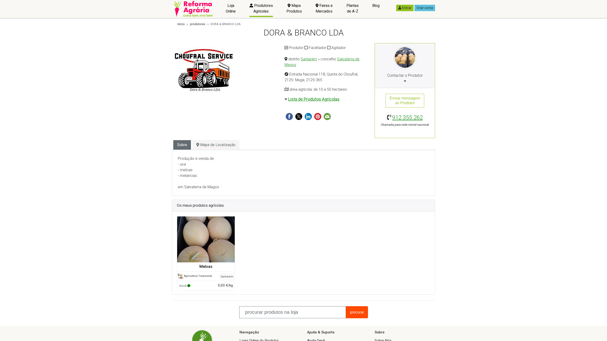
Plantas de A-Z (352, 8)
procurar (357, 312)
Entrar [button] (406, 8)
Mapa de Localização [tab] (217, 145)
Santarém (309, 59)
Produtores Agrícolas (263, 8)
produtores (197, 24)
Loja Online (231, 8)
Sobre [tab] (182, 145)
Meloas (205, 266)
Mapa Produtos (294, 8)
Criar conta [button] (425, 8)
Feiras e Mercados (324, 8)
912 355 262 (407, 117)
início (181, 24)
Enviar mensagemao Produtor (405, 100)
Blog (376, 5)
